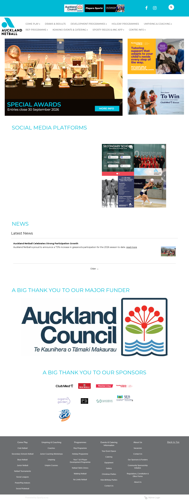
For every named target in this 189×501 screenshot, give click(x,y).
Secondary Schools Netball (23, 454)
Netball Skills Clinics (80, 468)
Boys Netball (22, 460)
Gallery (109, 468)
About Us (137, 442)
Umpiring (51, 460)
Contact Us (109, 486)
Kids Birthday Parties (109, 480)
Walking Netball (80, 474)
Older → (94, 268)
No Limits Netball (80, 480)
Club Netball (23, 448)
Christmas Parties (109, 474)
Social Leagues (22, 477)
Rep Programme (80, 448)
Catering (108, 457)
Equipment (109, 463)
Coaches (51, 448)
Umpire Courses (51, 465)
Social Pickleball (22, 489)
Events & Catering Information (109, 443)
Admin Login (154, 497)
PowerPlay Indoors (22, 483)
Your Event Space (109, 451)
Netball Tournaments (22, 471)
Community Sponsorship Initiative (138, 466)
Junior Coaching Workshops (51, 454)
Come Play (22, 442)
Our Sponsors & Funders (138, 460)
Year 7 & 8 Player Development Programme (80, 461)
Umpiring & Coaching (51, 442)
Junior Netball (22, 465)
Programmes (80, 442)
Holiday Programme (80, 454)
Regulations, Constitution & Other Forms (138, 475)
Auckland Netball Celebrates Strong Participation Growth (45, 243)
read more (131, 247)
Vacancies (138, 448)
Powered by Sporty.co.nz (36, 497)
